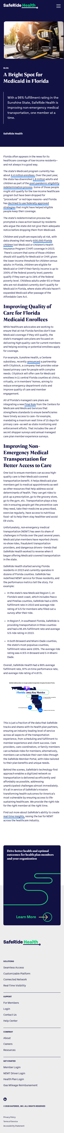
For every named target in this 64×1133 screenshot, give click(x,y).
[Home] (22, 942)
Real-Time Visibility (14, 985)
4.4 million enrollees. (23, 175)
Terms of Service (10, 1121)
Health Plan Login (13, 1079)
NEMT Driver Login (14, 1073)
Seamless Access (13, 967)
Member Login (11, 1067)
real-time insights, (14, 816)
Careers (7, 1044)
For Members (11, 1002)
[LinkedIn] (5, 1100)
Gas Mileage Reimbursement (20, 1085)
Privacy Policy (9, 1117)
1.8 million (39, 179)
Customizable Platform (16, 973)
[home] (20, 6)
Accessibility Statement (13, 1126)
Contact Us (10, 1014)
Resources (9, 1050)
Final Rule (30, 404)
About (7, 1038)
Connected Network (15, 979)
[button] (49, 6)
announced (33, 361)
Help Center (10, 1020)
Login (6, 1008)
